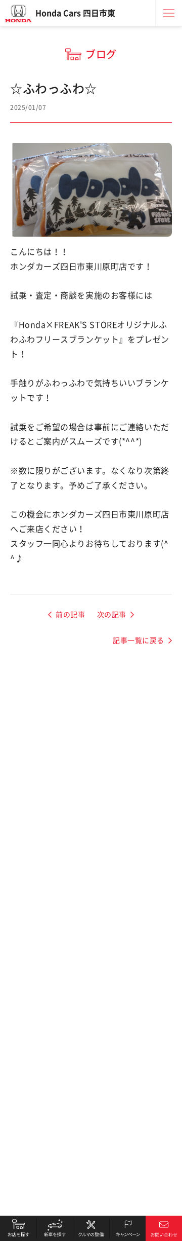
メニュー (169, 13)
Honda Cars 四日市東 (75, 13)
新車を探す (54, 1228)
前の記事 (70, 614)
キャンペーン (127, 1228)
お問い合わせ (164, 1228)
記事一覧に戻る (138, 640)
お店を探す (18, 1228)
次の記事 (111, 614)
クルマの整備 (91, 1228)
